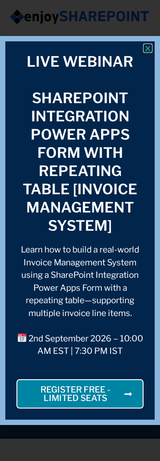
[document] (80, 230)
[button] (147, 48)
